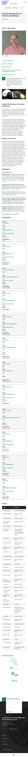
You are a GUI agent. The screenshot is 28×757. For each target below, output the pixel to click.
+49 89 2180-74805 (8, 60)
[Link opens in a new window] (14, 705)
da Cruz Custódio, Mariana (9, 270)
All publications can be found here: (11, 214)
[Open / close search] (25, 2)
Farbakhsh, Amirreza (7, 316)
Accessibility (5, 744)
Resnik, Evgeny (6, 434)
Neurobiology (15, 7)
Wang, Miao (5, 480)
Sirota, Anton (6, 223)
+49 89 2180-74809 (9, 397)
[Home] (4, 699)
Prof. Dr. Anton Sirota (8, 63)
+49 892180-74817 (8, 327)
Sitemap (4, 735)
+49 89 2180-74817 (9, 257)
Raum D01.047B (7, 67)
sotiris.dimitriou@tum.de (9, 300)
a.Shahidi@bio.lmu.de (9, 464)
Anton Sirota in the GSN (8, 74)
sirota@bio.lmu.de (8, 230)
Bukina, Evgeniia (6, 246)
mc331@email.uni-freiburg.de (11, 277)
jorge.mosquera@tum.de (9, 347)
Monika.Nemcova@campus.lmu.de (12, 417)
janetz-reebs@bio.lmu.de (9, 394)
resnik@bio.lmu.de (8, 441)
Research (1, 7)
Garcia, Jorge (6, 340)
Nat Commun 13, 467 (12, 194)
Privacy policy (5, 738)
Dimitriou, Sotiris (6, 293)
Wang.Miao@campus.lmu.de (10, 487)
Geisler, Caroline (6, 363)
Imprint (3, 741)
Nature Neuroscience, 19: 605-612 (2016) (13, 203)
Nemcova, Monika (7, 410)
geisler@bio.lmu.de (8, 370)
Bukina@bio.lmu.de (8, 253)
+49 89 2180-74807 (9, 280)
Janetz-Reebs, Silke (7, 387)
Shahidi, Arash (6, 457)
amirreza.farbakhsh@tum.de (10, 323)
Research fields (8, 7)
